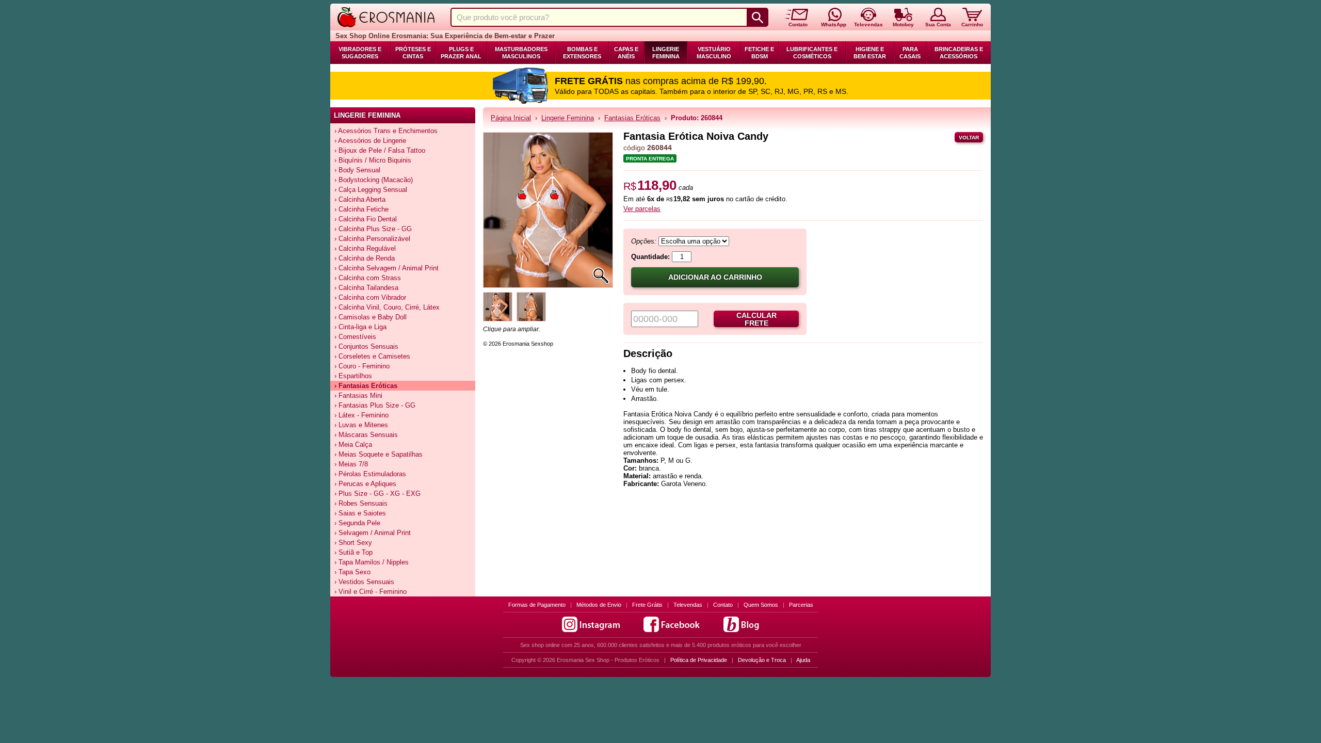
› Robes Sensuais (361, 503)
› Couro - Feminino (362, 366)
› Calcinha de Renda (364, 258)
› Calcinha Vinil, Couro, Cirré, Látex (387, 307)
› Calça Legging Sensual (370, 189)
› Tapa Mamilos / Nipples (371, 562)
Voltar (969, 137)
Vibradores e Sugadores (360, 52)
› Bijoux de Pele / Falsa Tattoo (379, 150)
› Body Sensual (357, 170)
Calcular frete (756, 319)
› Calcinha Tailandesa (366, 288)
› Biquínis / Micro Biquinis (372, 160)
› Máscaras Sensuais (366, 435)
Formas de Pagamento (537, 605)
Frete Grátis (647, 605)
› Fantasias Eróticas (365, 386)
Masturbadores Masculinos (521, 52)
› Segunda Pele (357, 523)
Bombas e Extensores (582, 52)
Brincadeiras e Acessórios (959, 52)
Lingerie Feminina (666, 52)
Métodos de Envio (598, 605)
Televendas (687, 605)
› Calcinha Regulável (365, 248)
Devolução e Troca (762, 660)
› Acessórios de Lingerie (370, 140)
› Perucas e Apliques (365, 484)
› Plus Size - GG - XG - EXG (377, 493)
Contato (723, 605)
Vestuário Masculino (714, 52)
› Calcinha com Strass (367, 278)
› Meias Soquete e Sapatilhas (378, 454)
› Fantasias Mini (358, 395)
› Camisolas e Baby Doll (370, 317)
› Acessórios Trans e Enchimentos (386, 131)
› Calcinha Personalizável (372, 239)
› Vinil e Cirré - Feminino (370, 591)
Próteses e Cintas (413, 52)
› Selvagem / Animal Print (372, 533)
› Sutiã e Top (353, 552)
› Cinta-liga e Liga (360, 327)
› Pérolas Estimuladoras (370, 474)
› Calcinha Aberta (359, 199)
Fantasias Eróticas (632, 118)
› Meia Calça (353, 444)
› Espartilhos (353, 376)
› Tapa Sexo (352, 572)
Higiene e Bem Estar (869, 52)
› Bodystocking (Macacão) (373, 180)
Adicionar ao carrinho (715, 277)
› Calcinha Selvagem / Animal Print (386, 268)
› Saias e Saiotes (360, 513)
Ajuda (803, 660)
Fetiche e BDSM (759, 52)
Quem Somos (761, 605)
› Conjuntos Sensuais (366, 346)
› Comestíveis (355, 337)
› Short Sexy (353, 542)
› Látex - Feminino (361, 415)
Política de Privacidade (698, 660)
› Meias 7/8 (351, 464)
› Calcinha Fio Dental (365, 219)
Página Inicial (511, 118)
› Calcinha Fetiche (361, 209)
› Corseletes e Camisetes (372, 356)
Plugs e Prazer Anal (461, 52)
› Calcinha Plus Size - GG (373, 229)
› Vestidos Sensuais (364, 582)
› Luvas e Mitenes (361, 425)
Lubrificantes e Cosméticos (811, 52)
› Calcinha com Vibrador (370, 297)
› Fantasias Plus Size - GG (374, 405)
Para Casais (910, 52)
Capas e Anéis (626, 52)
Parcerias (801, 605)
